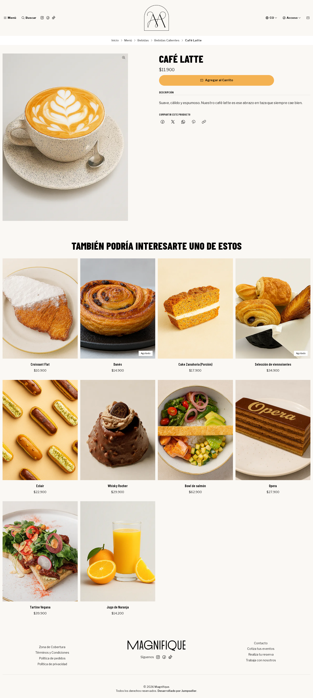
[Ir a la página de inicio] (156, 18)
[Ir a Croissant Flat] (40, 308)
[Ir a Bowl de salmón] (195, 430)
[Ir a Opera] (273, 430)
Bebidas (143, 40)
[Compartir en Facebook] (162, 122)
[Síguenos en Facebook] (48, 18)
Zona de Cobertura (52, 647)
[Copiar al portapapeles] (203, 122)
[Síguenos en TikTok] (54, 18)
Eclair (40, 486)
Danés (117, 364)
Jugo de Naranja (118, 607)
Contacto (261, 643)
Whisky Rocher (118, 486)
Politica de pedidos (52, 658)
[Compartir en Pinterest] (193, 122)
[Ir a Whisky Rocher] (117, 430)
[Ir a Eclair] (40, 430)
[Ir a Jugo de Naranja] (117, 551)
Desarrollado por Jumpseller (177, 690)
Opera (273, 486)
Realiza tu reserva (261, 654)
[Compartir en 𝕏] (173, 122)
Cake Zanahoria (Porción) (195, 364)
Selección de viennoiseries (273, 364)
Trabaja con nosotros (261, 660)
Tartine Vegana (40, 607)
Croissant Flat (40, 364)
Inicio (115, 40)
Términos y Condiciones (52, 652)
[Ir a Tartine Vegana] (40, 551)
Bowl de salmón (195, 486)
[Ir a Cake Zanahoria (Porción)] (195, 308)
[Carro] (307, 18)
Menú (128, 40)
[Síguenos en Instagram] (42, 18)
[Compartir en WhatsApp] (183, 122)
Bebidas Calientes (166, 40)
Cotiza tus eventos (260, 648)
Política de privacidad (52, 664)
